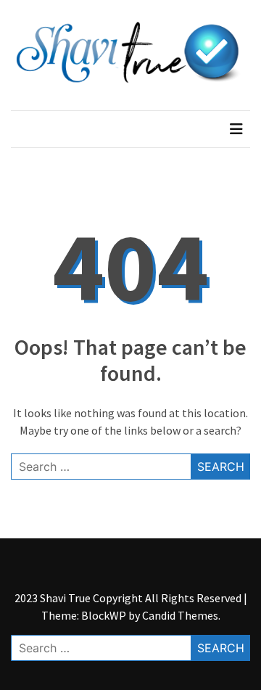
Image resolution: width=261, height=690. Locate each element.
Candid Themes (180, 615)
